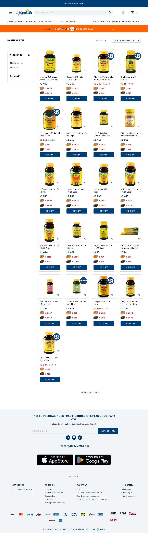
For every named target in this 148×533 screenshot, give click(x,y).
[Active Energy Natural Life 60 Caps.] (131, 174)
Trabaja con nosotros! (55, 502)
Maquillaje (36, 21)
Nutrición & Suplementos (68, 22)
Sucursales (50, 496)
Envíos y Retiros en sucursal (89, 492)
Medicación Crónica (54, 492)
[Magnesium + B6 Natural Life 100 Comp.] (50, 118)
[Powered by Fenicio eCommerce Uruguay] (101, 529)
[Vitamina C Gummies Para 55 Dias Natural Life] (131, 118)
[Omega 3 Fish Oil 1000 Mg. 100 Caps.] (50, 343)
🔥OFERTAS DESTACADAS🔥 (125, 22)
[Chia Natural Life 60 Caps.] (104, 174)
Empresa (49, 489)
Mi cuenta (126, 489)
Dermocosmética (17, 21)
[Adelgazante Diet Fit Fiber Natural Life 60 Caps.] (131, 286)
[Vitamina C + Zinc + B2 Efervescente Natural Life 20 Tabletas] (131, 230)
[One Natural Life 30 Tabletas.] (131, 62)
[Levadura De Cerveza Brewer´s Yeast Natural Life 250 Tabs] (50, 62)
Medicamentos (101, 21)
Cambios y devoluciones (88, 496)
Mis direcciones (129, 496)
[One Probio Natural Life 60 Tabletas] (77, 286)
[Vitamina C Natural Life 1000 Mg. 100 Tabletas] (104, 62)
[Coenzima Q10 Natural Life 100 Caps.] (77, 62)
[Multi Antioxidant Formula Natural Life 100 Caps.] (104, 118)
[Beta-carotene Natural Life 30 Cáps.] (104, 230)
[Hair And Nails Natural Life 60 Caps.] (50, 286)
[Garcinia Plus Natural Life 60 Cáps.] (77, 174)
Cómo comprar (84, 489)
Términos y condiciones (85, 529)
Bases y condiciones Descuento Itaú (93, 499)
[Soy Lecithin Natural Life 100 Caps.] (77, 118)
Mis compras (128, 492)
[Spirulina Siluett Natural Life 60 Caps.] (50, 230)
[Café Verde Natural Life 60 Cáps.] (50, 174)
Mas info (74, 476)
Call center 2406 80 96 (22, 489)
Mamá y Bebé (49, 22)
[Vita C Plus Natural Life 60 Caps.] (77, 230)
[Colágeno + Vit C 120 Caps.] (104, 286)
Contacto (49, 499)
